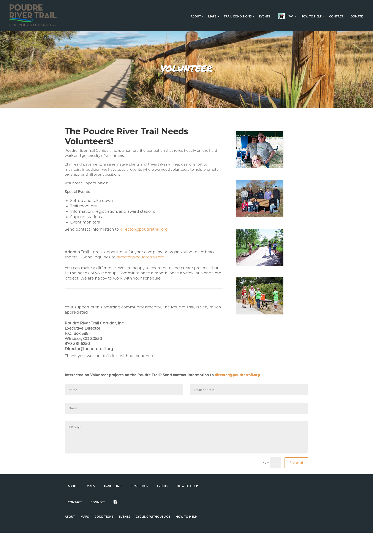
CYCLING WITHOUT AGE (153, 516)
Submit (296, 463)
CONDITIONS (104, 516)
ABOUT (73, 486)
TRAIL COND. (113, 486)
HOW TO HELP (187, 486)
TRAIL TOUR (139, 486)
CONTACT (75, 502)
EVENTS (162, 486)
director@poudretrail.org (144, 229)
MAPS (91, 486)
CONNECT (97, 502)
